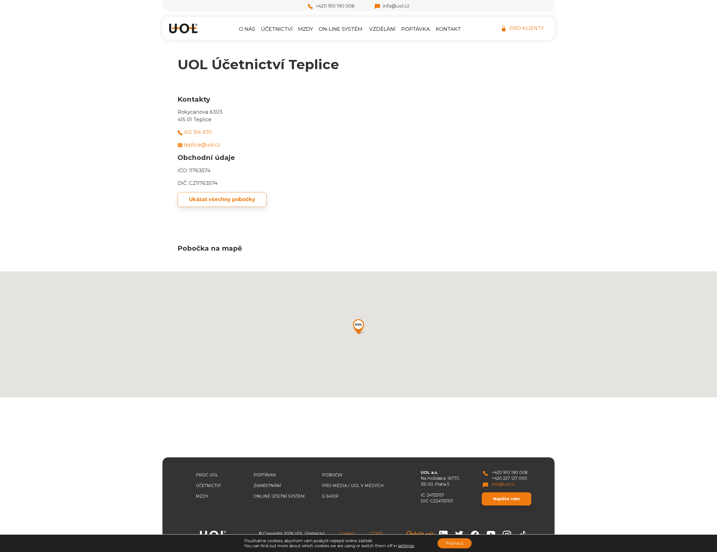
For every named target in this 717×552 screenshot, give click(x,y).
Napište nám (506, 498)
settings (406, 545)
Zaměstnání (267, 485)
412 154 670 (198, 132)
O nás (247, 29)
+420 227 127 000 (509, 478)
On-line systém (340, 29)
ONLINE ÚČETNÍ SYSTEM (279, 496)
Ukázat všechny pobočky (222, 199)
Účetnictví (277, 29)
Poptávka (415, 29)
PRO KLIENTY (526, 28)
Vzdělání (382, 29)
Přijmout (454, 543)
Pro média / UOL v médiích (353, 485)
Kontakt (448, 29)
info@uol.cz (396, 6)
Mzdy (305, 29)
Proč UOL (207, 475)
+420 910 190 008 (335, 6)
